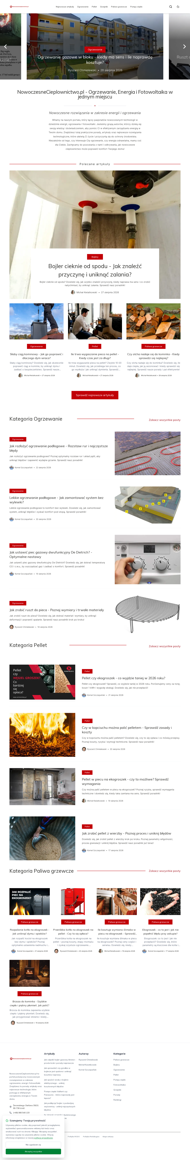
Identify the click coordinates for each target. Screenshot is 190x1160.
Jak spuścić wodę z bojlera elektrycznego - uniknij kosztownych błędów (56, 1083)
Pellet (94, 6)
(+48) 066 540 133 (21, 1112)
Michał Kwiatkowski (87, 1064)
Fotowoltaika (119, 1085)
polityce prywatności (43, 1138)
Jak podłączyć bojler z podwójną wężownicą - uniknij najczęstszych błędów (59, 1106)
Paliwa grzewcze (119, 6)
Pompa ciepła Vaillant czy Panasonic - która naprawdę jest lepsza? (59, 1094)
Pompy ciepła (136, 6)
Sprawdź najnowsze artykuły (95, 395)
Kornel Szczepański (87, 1069)
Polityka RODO (74, 1136)
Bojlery (95, 256)
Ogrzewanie (82, 6)
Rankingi (117, 1100)
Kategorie (119, 1053)
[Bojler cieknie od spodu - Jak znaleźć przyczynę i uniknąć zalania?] (94, 234)
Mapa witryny (108, 1136)
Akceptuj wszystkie (33, 1151)
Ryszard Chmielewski (88, 1059)
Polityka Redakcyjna (91, 1136)
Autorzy (84, 1053)
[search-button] (170, 6)
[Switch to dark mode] (178, 6)
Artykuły (49, 1053)
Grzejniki (104, 6)
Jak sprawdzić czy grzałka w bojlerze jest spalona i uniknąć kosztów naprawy (57, 1071)
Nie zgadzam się (33, 1144)
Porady (116, 1095)
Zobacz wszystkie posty (165, 420)
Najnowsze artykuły (65, 6)
